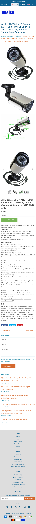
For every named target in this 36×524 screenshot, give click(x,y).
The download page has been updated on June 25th (18, 404)
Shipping (18, 436)
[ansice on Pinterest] (16, 507)
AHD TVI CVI (7, 41)
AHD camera (30, 38)
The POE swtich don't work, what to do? (14, 419)
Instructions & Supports (18, 484)
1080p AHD (26, 36)
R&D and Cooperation (18, 464)
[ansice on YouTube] (29, 507)
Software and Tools (18, 487)
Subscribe (29, 499)
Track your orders (18, 477)
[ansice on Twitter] (7, 507)
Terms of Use (18, 439)
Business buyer (18, 461)
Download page (18, 474)
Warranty (18, 446)
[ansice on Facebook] (11, 507)
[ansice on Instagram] (25, 507)
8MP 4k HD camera (17, 38)
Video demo (18, 479)
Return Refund (18, 444)
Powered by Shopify (25, 513)
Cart (23, 4)
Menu (5, 4)
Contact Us (18, 454)
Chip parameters (18, 482)
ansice (17, 513)
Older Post (6, 330)
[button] (15, 4)
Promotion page (18, 459)
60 (8, 38)
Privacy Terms (18, 441)
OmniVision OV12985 (21, 41)
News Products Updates (18, 466)
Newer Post (29, 330)
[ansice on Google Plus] (20, 507)
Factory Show (18, 457)
